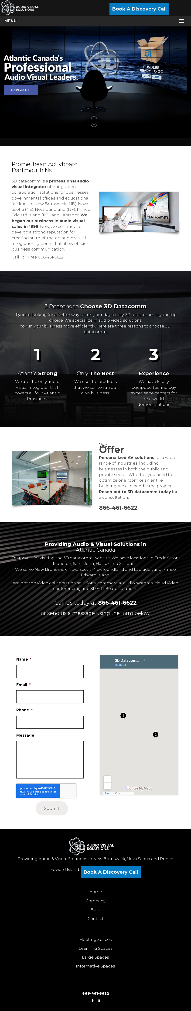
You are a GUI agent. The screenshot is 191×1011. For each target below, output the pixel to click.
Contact (96, 918)
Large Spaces (95, 957)
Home (95, 891)
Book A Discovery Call (139, 9)
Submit (51, 808)
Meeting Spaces (95, 939)
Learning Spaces (96, 948)
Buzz (96, 909)
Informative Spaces (95, 966)
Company (96, 900)
